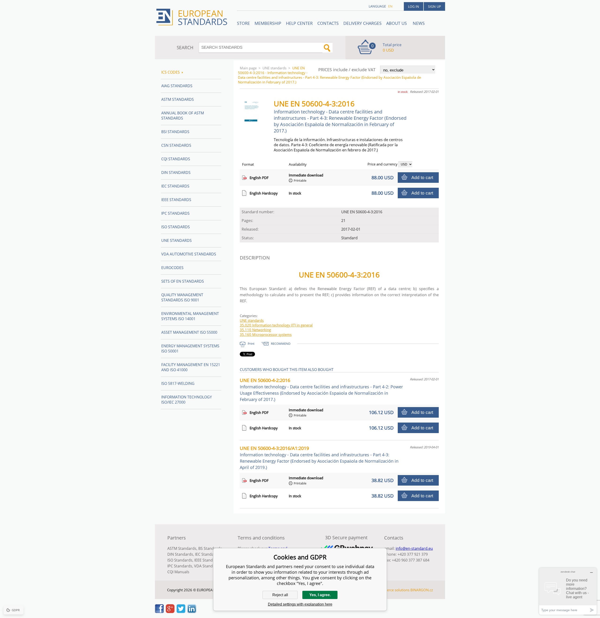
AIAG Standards (176, 85)
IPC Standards (175, 213)
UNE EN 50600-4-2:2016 (321, 389)
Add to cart (422, 177)
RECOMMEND (280, 343)
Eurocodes (172, 267)
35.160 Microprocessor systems (266, 334)
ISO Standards (175, 226)
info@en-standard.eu (414, 548)
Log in (413, 6)
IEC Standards (175, 186)
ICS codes (170, 72)
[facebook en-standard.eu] (159, 611)
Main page (248, 68)
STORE (243, 23)
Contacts (328, 23)
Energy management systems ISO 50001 (190, 348)
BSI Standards (175, 131)
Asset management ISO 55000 (189, 332)
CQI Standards (175, 158)
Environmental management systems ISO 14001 (190, 316)
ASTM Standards (177, 99)
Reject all (280, 595)
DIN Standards (176, 172)
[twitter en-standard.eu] (180, 611)
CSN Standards (176, 145)
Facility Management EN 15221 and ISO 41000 (190, 367)
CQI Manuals (178, 571)
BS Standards (210, 548)
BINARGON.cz (421, 590)
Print (251, 343)
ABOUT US (397, 23)
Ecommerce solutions (392, 590)
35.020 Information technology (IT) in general (276, 325)
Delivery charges (362, 23)
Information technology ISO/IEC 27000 (186, 399)
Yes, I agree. (320, 595)
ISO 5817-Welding (178, 383)
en (390, 6)
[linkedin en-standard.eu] (191, 611)
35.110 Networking (255, 329)
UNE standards (274, 68)
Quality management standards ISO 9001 (182, 297)
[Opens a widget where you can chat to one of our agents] (567, 591)
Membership (268, 23)
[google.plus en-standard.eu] (170, 611)
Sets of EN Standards (182, 281)
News (419, 23)
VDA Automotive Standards (188, 254)
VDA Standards (207, 566)
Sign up (434, 6)
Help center (299, 23)
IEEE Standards (176, 199)
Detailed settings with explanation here (300, 604)
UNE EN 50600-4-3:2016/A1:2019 (319, 457)
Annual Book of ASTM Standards (182, 115)
